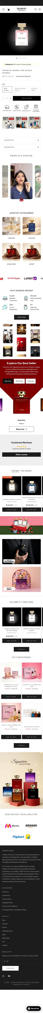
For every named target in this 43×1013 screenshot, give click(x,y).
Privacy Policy (7, 899)
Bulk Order (6, 938)
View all (21, 649)
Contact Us (6, 895)
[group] (21, 525)
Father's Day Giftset (32, 726)
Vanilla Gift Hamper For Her (11, 725)
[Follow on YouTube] (9, 976)
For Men (15, 471)
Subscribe (10, 968)
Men (3, 920)
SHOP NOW (21, 317)
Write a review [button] (21, 454)
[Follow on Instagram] (3, 976)
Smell (4, 927)
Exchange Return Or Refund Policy (14, 910)
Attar (4, 935)
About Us (5, 892)
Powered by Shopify (21, 984)
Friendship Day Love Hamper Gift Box (11, 685)
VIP (3, 942)
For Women (26, 471)
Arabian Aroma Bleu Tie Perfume (32, 498)
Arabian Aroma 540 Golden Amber (12, 629)
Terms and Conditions (9, 906)
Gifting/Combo (7, 931)
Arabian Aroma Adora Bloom (31, 629)
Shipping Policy (7, 903)
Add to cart (27, 98)
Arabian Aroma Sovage (12, 499)
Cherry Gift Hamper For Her (32, 685)
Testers (4, 945)
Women (5, 924)
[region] (21, 780)
